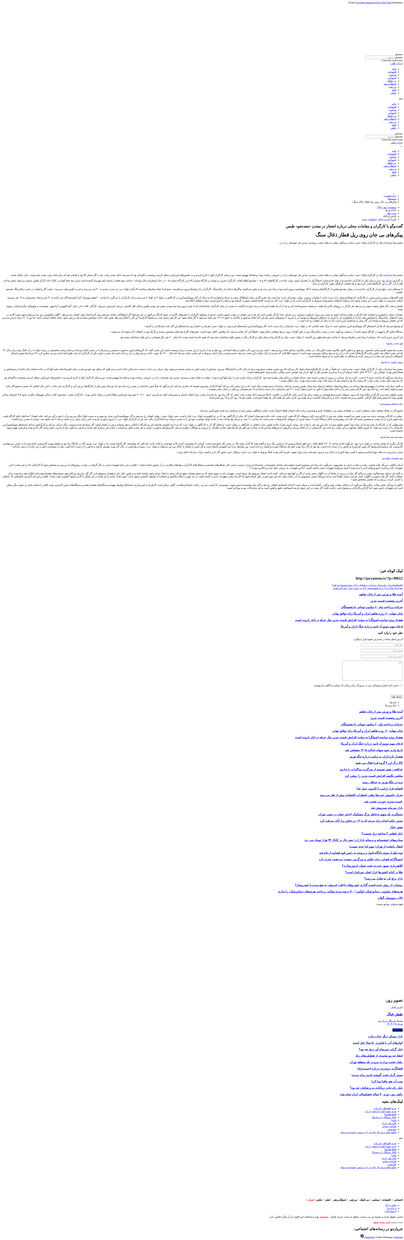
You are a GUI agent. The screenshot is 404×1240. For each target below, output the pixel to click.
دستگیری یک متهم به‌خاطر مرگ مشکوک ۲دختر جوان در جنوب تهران (360, 814)
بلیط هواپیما (390, 1114)
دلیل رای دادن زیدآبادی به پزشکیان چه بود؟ (376, 1087)
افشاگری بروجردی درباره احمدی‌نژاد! (380, 1068)
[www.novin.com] (379, 969)
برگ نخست (390, 195)
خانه (394, 69)
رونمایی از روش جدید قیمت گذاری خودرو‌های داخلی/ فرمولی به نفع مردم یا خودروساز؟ (349, 885)
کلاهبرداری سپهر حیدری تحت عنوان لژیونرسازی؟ (372, 865)
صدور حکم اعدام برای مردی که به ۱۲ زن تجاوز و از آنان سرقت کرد (361, 820)
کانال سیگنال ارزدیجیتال (383, 1117)
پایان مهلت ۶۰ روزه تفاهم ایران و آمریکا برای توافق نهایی (367, 613)
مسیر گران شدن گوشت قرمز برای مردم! (377, 1075)
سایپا (393, 1120)
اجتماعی (392, 78)
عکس (393, 93)
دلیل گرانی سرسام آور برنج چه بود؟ (381, 1049)
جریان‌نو (324, 1216)
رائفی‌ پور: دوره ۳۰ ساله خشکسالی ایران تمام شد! (371, 1094)
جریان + (310, 1199)
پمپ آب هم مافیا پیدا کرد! (387, 1081)
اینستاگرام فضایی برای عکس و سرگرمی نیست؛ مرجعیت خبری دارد (361, 859)
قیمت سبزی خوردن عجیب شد (383, 801)
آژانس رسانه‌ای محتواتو (382, 1222)
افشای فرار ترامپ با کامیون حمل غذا (380, 788)
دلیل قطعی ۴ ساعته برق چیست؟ (382, 833)
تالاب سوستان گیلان (390, 898)
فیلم (394, 90)
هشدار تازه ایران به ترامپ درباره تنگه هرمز (376, 756)
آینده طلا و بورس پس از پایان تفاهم (381, 594)
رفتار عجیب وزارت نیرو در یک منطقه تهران (376, 1062)
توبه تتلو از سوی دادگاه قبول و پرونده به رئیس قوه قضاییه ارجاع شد (361, 852)
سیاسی (392, 75)
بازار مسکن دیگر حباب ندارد (385, 1036)
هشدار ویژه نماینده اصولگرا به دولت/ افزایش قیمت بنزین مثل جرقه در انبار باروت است (349, 620)
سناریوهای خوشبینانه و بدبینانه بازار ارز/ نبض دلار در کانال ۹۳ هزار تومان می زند (354, 840)
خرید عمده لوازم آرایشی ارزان (380, 1111)
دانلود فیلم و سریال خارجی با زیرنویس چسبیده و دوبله (368, 1132)
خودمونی (391, 1129)
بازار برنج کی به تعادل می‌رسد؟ (383, 878)
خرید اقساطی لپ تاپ (385, 1108)
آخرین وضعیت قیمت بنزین (386, 600)
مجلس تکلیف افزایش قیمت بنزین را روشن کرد (374, 775)
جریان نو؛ (387, 280)
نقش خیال (396, 827)
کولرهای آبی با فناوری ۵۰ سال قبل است (378, 1042)
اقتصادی (392, 72)
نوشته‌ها (392, 198)
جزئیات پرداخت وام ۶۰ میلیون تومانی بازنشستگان (372, 607)
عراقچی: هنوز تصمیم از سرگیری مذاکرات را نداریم (371, 769)
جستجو (399, 57)
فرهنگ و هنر (389, 84)
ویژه (364, 219)
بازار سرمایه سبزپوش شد (387, 807)
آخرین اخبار (384, 219)
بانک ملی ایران (388, 1123)
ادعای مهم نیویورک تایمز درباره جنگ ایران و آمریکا (372, 626)
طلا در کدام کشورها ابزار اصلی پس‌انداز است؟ (374, 872)
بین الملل (391, 81)
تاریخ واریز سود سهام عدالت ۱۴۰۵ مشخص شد (374, 750)
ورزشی (392, 87)
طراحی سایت (389, 1126)
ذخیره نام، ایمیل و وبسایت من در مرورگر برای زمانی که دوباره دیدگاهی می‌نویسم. (356, 685)
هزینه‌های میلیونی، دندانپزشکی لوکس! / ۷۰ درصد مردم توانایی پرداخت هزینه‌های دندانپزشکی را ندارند (340, 891)
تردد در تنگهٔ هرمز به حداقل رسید (382, 782)
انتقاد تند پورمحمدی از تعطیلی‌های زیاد (379, 1055)
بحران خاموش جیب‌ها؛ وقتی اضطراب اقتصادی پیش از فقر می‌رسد (361, 795)
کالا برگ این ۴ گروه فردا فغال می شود (379, 762)
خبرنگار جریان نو (387, 1021)
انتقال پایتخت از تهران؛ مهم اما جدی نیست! (376, 846)
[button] (202, 54)
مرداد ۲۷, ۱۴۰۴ (395, 1024)
